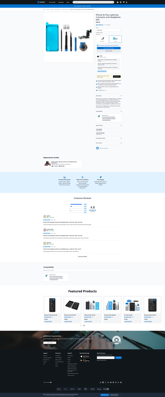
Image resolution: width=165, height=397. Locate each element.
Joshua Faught (50, 229)
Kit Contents (99, 143)
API (44, 363)
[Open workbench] (117, 2)
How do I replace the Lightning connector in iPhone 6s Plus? (107, 64)
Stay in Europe (109, 50)
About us (45, 355)
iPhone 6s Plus (65, 9)
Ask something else (102, 71)
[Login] (127, 2)
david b (48, 216)
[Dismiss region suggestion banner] (120, 394)
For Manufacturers (59, 361)
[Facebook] (103, 382)
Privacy (69, 359)
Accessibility (70, 355)
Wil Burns (49, 242)
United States (104, 395)
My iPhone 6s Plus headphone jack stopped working (107, 60)
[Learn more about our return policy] (105, 90)
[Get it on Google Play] (85, 360)
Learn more (49, 342)
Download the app (84, 353)
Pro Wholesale (58, 357)
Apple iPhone (58, 9)
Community (57, 355)
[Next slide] (84, 325)
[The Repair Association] (121, 382)
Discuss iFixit (46, 359)
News (56, 366)
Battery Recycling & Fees (73, 373)
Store (44, 9)
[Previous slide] (81, 325)
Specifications (99, 125)
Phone (52, 9)
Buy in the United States (109, 48)
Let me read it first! (102, 360)
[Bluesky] (116, 382)
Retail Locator (58, 359)
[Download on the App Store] (85, 356)
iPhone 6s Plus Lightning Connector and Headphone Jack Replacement (64, 162)
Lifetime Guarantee (72, 366)
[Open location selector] (120, 2)
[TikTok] (100, 382)
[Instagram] (108, 382)
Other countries (114, 395)
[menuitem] (52, 2)
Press (56, 363)
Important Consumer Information (72, 370)
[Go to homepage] (41, 2)
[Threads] (118, 382)
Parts (48, 9)
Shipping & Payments (72, 368)
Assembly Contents (100, 138)
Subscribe (118, 357)
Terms (69, 361)
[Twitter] (105, 382)
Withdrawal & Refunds (72, 363)
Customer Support (47, 357)
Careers (45, 361)
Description (99, 95)
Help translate (46, 382)
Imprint (69, 357)
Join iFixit (117, 76)
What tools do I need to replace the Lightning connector (107, 68)
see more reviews (82, 256)
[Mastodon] (113, 382)
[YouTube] (111, 382)
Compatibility (99, 111)
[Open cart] (123, 2)
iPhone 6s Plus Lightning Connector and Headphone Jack (82, 9)
